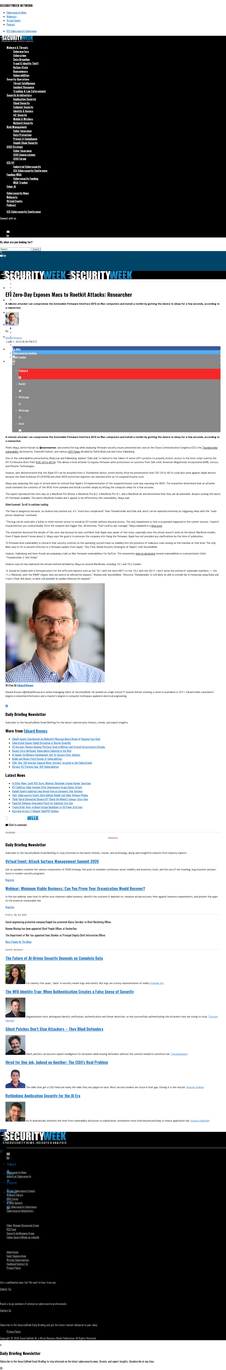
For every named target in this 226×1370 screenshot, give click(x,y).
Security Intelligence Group (20, 1233)
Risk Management (17, 127)
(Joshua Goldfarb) (200, 1121)
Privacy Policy (14, 1268)
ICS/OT (11, 163)
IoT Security (20, 115)
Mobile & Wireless (23, 119)
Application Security (24, 99)
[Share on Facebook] (116, 348)
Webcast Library (15, 1195)
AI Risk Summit (15, 1203)
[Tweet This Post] (116, 352)
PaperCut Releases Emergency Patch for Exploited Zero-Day (42, 803)
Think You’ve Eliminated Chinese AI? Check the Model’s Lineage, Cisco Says (50, 799)
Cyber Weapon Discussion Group (23, 1225)
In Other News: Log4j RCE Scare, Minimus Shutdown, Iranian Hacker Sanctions (51, 783)
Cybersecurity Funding (25, 179)
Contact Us (5, 1310)
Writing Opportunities (18, 1260)
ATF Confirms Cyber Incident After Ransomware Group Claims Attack (47, 787)
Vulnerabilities (21, 75)
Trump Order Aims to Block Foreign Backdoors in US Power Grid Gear (47, 807)
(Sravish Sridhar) (195, 1087)
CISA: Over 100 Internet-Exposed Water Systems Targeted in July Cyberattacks (52, 763)
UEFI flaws (74, 451)
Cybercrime (19, 55)
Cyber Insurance (22, 131)
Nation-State (20, 67)
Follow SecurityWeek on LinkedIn (23, 1237)
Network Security (23, 123)
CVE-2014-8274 (45, 462)
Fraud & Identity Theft (26, 63)
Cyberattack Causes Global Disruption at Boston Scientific (41, 743)
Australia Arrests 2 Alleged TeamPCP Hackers (35, 811)
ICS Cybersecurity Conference (22, 31)
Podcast (11, 24)
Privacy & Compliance (25, 139)
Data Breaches (21, 59)
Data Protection (22, 135)
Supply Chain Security (25, 143)
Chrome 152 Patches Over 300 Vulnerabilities (35, 767)
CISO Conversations (24, 155)
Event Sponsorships (16, 1256)
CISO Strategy (15, 147)
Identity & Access (23, 111)
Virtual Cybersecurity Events (21, 1191)
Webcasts (12, 17)
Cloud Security (21, 103)
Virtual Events (14, 21)
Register (9, 880)
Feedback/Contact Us (17, 1264)
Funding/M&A (14, 175)
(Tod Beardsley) (179, 1054)
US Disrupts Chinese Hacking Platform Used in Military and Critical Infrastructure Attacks (58, 747)
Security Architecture (19, 95)
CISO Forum (19, 159)
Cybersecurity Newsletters (20, 1211)
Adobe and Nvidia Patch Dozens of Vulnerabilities (37, 759)
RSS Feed (11, 1229)
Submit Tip (5, 1289)
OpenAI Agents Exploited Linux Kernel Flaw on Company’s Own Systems (47, 791)
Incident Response (23, 87)
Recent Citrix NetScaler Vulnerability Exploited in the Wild (41, 751)
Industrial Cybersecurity (27, 167)
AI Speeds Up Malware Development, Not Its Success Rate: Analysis (46, 755)
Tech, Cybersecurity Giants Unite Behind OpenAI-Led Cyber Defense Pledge (50, 795)
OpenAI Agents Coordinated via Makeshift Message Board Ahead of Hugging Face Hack (56, 739)
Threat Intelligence (24, 83)
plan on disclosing (145, 553)
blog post (156, 526)
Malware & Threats (17, 47)
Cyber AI (11, 187)
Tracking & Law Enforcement (29, 91)
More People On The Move (18, 942)
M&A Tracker (20, 183)
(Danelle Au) (157, 983)
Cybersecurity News (16, 13)
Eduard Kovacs (13, 338)
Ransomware (20, 71)
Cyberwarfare (21, 51)
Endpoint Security (23, 107)
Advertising (12, 1252)
